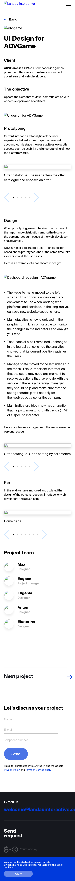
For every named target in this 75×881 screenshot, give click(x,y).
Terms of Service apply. (38, 770)
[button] (13, 197)
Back (13, 19)
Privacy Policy (12, 770)
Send (15, 754)
